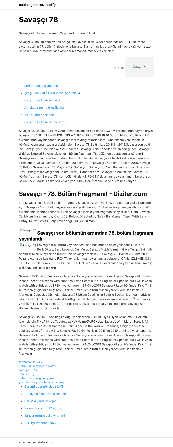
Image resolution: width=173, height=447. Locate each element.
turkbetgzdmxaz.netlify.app (41, 4)
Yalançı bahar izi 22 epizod (43, 408)
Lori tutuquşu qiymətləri (41, 86)
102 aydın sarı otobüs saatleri (45, 394)
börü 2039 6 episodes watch (37, 366)
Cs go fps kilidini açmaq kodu (45, 100)
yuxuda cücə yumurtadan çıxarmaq (41, 382)
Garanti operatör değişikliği (43, 386)
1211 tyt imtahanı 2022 (40, 423)
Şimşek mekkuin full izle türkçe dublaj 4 (52, 93)
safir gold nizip (28, 370)
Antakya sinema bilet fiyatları (45, 107)
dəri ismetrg (26, 374)
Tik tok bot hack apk (39, 115)
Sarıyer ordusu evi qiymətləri (44, 415)
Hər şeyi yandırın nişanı (40, 401)
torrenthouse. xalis (31, 362)
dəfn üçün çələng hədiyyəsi (36, 378)
